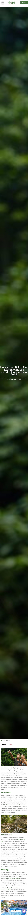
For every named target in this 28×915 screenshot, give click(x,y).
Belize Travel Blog (7, 378)
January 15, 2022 (6, 740)
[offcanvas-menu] (2, 3)
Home (1, 378)
